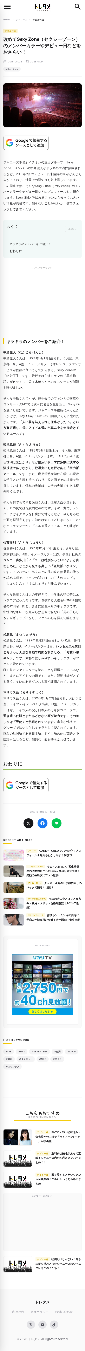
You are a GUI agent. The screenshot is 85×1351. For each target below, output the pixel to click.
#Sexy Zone (12, 69)
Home (7, 19)
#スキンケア (12, 1066)
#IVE (9, 1051)
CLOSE (71, 228)
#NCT (42, 1059)
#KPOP (71, 1051)
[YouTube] (42, 1325)
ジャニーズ (21, 19)
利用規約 (18, 1312)
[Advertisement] (42, 307)
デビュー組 (10, 30)
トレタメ (42, 1301)
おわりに (15, 251)
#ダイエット (25, 1059)
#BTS (21, 1051)
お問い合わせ (64, 1312)
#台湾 (57, 1051)
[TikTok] (54, 1325)
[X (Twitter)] (31, 1325)
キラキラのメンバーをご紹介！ (30, 244)
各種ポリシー (39, 1312)
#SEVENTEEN (39, 1051)
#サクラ (57, 1059)
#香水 (9, 1059)
